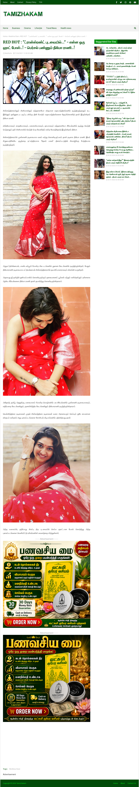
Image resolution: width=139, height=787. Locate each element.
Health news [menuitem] (66, 28)
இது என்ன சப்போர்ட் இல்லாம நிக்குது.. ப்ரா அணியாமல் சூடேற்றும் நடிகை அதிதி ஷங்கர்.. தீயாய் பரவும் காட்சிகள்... (121, 174)
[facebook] (116, 2)
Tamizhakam (21, 783)
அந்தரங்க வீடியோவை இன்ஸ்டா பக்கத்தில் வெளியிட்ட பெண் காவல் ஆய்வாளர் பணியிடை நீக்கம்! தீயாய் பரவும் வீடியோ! (119, 135)
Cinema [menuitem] (27, 28)
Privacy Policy (31, 2)
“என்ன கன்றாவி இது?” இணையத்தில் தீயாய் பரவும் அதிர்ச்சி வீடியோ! (120, 161)
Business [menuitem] (16, 28)
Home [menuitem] (5, 28)
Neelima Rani (14, 36)
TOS (40, 2)
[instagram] (125, 2)
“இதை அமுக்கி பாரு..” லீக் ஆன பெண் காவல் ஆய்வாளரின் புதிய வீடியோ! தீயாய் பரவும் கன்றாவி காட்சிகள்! (121, 121)
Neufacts (8, 53)
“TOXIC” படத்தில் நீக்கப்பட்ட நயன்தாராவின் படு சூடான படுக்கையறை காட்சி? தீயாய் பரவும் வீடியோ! (121, 79)
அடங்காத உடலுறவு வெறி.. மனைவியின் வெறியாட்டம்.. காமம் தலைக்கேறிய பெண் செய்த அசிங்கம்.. (121, 66)
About (12, 2)
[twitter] (121, 2)
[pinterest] (130, 2)
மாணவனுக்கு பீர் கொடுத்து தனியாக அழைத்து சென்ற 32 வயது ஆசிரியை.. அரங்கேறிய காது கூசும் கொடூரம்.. (120, 150)
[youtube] (134, 2)
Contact (20, 2)
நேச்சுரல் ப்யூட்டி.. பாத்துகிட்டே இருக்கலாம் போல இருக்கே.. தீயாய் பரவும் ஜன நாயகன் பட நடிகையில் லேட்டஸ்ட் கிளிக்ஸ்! (119, 107)
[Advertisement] (46, 747)
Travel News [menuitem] (51, 28)
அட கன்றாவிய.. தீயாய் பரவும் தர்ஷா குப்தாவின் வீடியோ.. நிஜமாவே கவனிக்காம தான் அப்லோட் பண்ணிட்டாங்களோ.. (119, 52)
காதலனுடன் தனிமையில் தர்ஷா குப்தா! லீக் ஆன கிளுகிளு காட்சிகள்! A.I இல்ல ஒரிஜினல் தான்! (120, 92)
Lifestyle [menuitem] (38, 28)
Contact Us (132, 783)
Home (5, 2)
